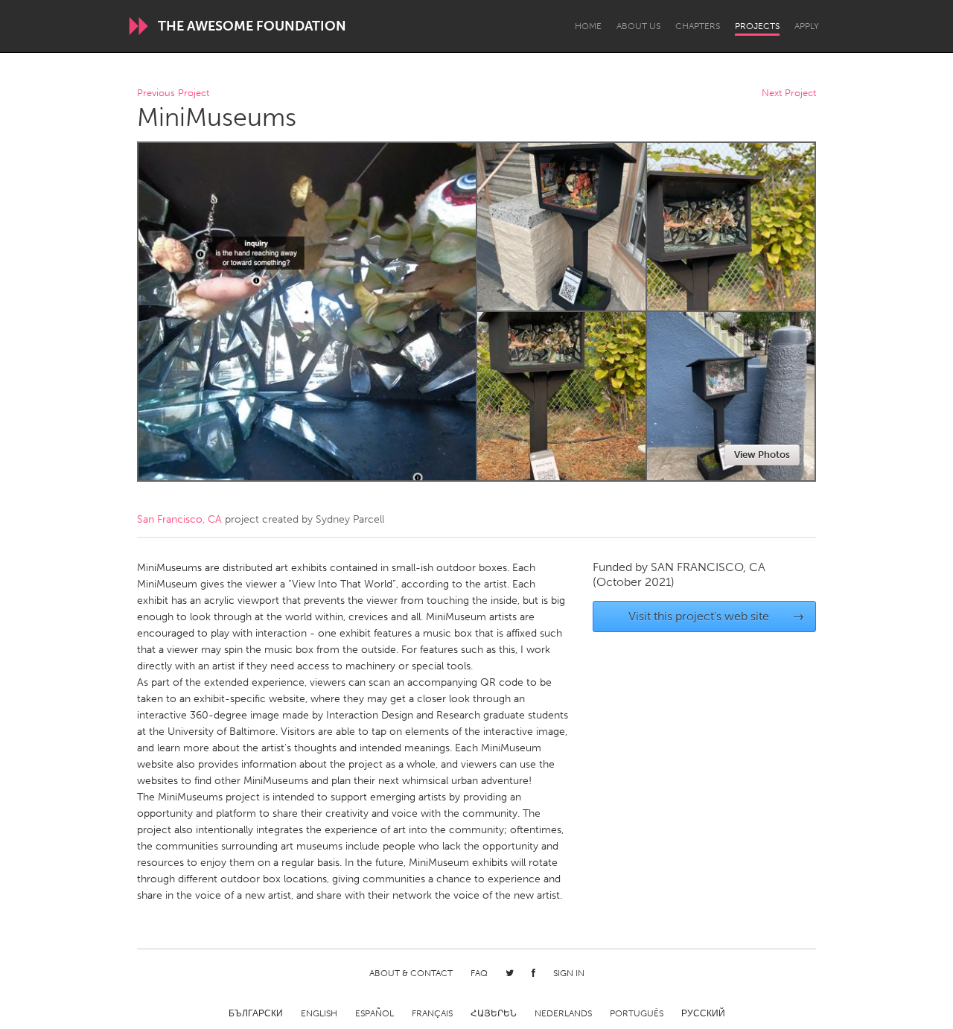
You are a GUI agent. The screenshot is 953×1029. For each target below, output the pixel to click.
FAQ (479, 973)
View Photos (762, 454)
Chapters (697, 26)
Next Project (789, 93)
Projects (757, 26)
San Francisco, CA (179, 519)
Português (636, 1013)
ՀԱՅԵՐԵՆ (494, 1013)
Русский (703, 1013)
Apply (806, 26)
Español (374, 1013)
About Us (638, 26)
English (319, 1013)
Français (432, 1013)
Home (588, 26)
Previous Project (173, 93)
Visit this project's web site (716, 616)
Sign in (568, 973)
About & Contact (411, 973)
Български (256, 1013)
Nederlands (563, 1013)
